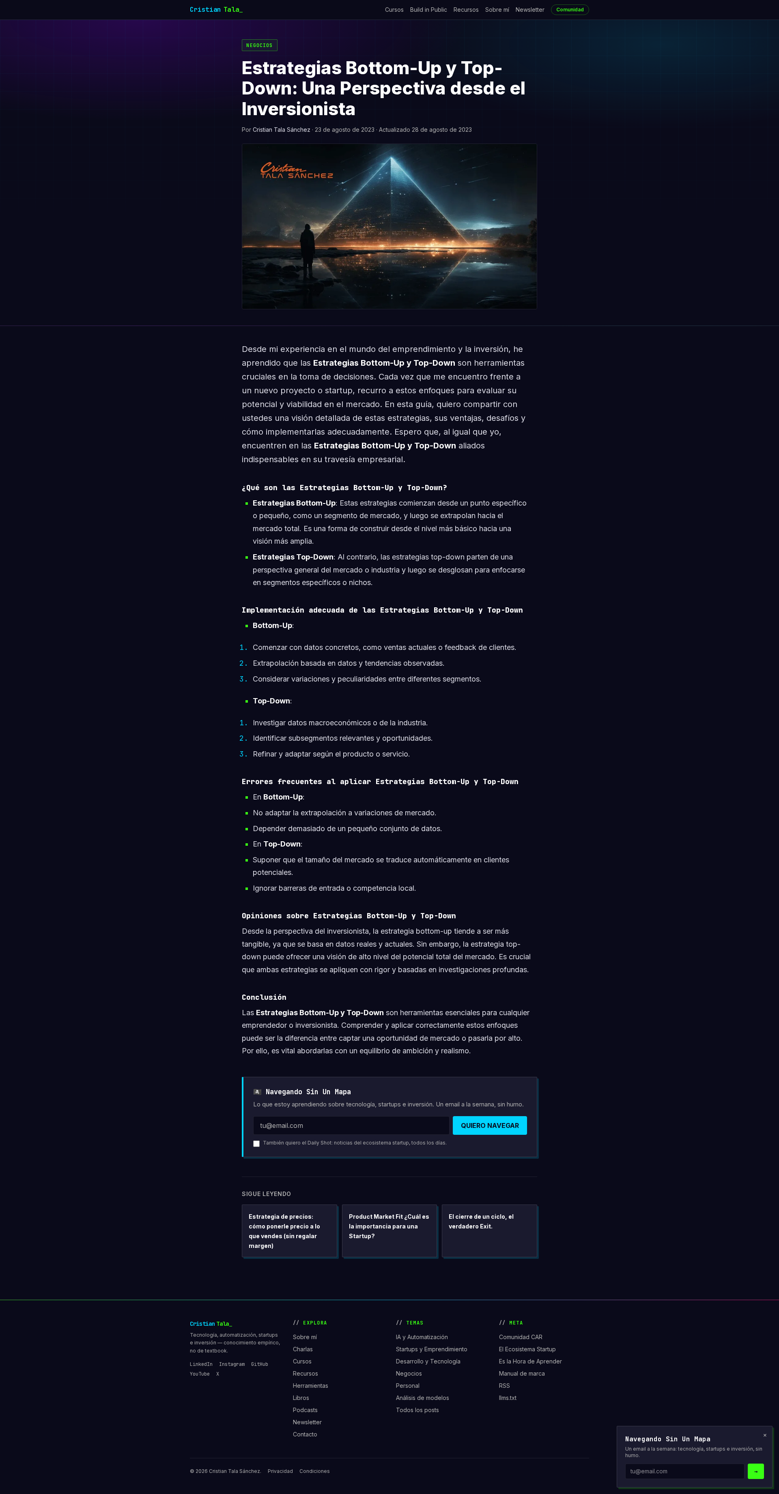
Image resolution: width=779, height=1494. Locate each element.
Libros (301, 1397)
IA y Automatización (422, 1336)
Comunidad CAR (520, 1336)
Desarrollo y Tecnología (428, 1361)
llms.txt (507, 1397)
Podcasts (305, 1409)
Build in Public (428, 9)
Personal (408, 1385)
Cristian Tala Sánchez (281, 129)
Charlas (303, 1349)
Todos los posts (417, 1409)
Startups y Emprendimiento (431, 1349)
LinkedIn (201, 1364)
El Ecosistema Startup (527, 1349)
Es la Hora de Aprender (530, 1361)
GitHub (259, 1364)
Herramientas (310, 1385)
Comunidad (570, 9)
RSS (504, 1385)
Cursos (394, 9)
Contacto (305, 1434)
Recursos (466, 9)
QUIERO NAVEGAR (490, 1125)
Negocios (259, 45)
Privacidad (280, 1471)
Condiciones (314, 1471)
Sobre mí (497, 9)
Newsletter (530, 9)
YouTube (200, 1374)
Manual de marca (522, 1373)
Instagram (232, 1364)
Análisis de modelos (422, 1397)
